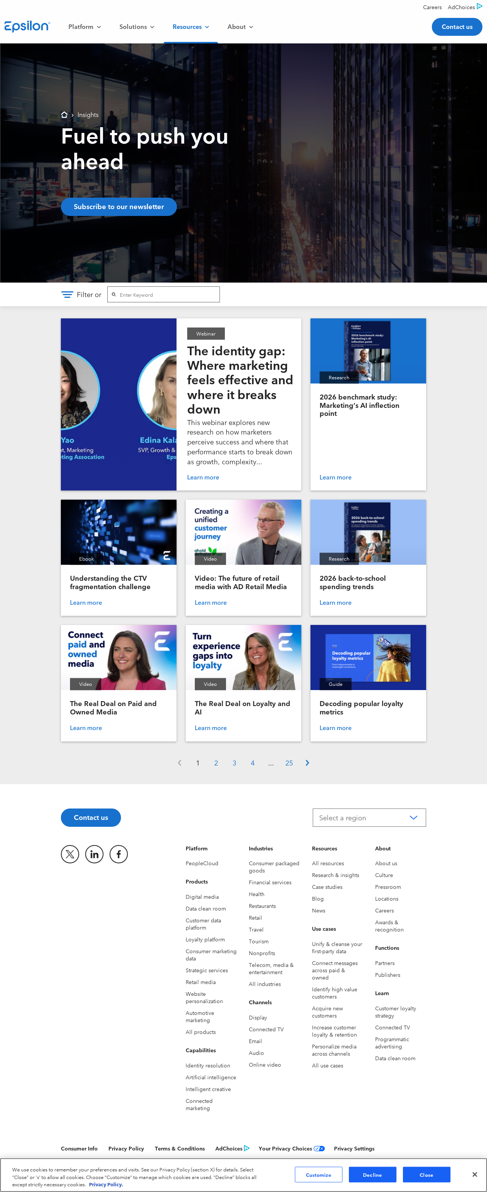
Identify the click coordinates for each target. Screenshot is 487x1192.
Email (255, 1041)
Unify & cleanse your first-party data (337, 947)
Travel (256, 929)
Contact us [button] (457, 26)
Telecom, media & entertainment (271, 968)
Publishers (387, 974)
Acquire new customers (327, 1011)
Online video (265, 1064)
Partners (385, 963)
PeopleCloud (202, 863)
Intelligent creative (208, 1089)
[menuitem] (84, 26)
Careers (384, 910)
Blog (318, 898)
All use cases (327, 1065)
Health (256, 894)
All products (201, 1031)
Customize (318, 1174)
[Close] (474, 1174)
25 (289, 762)
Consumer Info (79, 1148)
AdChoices (228, 1148)
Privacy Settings (354, 1148)
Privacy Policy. (106, 1184)
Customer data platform (203, 923)
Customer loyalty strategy (395, 1011)
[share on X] (70, 854)
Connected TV (266, 1029)
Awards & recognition (389, 925)
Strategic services (207, 970)
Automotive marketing (200, 1016)
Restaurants (262, 905)
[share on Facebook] (119, 854)
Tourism (259, 941)
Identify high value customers (334, 992)
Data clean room (206, 908)
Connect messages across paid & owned (335, 970)
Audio (256, 1052)
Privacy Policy (126, 1148)
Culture (384, 875)
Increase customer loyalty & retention (334, 1030)
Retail (255, 917)
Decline (372, 1174)
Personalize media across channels (334, 1049)
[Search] (114, 294)
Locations (386, 898)
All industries (265, 983)
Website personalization (204, 997)
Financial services (270, 882)
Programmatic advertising (392, 1042)
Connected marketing (199, 1104)
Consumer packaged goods (274, 866)
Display (258, 1017)
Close (426, 1174)
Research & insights (335, 875)
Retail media (201, 982)
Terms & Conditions (180, 1148)
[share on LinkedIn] (94, 854)
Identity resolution (208, 1065)
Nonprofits (262, 953)
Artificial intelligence (211, 1077)
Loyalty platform (205, 939)
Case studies (327, 886)
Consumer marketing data (211, 954)
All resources (328, 863)
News (318, 910)
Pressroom (388, 886)
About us (386, 863)
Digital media (202, 896)
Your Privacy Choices (285, 1148)
